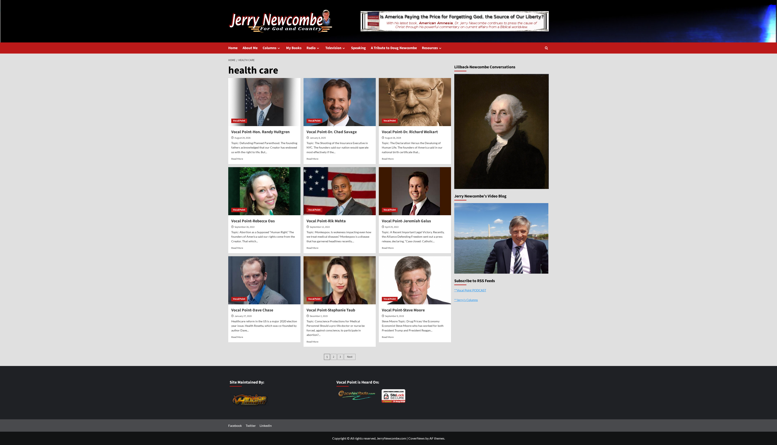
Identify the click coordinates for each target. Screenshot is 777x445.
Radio (311, 48)
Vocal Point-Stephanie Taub (331, 310)
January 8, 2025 (318, 138)
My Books (293, 48)
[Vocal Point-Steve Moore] (415, 280)
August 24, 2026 (243, 138)
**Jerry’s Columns (466, 300)
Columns (269, 48)
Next (349, 357)
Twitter (251, 425)
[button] (546, 48)
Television (333, 48)
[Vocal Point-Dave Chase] (264, 280)
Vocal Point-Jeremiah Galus (406, 221)
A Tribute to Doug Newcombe (394, 48)
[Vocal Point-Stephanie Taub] (340, 280)
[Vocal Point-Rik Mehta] (340, 191)
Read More (237, 158)
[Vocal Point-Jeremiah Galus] (415, 191)
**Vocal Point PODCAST (470, 290)
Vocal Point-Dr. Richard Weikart (410, 132)
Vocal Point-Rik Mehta (326, 221)
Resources (430, 48)
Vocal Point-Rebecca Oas (253, 221)
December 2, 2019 (319, 316)
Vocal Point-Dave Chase (252, 310)
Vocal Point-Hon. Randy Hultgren (260, 132)
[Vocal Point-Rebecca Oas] (264, 191)
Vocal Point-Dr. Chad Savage (332, 132)
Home (233, 48)
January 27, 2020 (243, 316)
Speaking (358, 48)
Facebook (235, 425)
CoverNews (416, 438)
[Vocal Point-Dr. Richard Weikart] (415, 102)
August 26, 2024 (393, 138)
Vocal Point (239, 120)
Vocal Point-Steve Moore (403, 310)
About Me (250, 48)
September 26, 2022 (245, 227)
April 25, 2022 (392, 227)
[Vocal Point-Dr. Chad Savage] (340, 102)
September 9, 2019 (394, 316)
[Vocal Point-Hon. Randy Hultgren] (264, 102)
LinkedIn (266, 425)
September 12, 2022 (320, 227)
